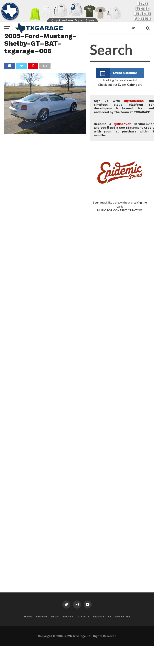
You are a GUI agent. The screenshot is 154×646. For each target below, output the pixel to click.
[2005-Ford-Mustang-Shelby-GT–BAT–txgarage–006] (45, 133)
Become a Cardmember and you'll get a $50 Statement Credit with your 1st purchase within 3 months (124, 129)
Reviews (41, 616)
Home (28, 616)
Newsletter (102, 616)
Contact (83, 616)
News (55, 616)
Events (67, 616)
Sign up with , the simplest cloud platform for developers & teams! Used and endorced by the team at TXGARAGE (124, 106)
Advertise (122, 616)
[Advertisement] (120, 369)
